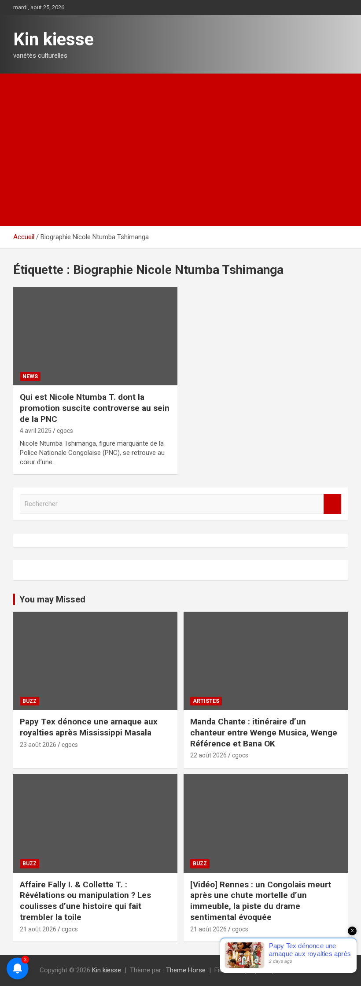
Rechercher (332, 504)
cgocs (65, 430)
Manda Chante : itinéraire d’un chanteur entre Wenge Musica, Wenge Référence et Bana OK (263, 732)
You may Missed (52, 599)
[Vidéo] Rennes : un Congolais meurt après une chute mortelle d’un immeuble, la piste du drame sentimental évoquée (260, 900)
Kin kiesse (53, 39)
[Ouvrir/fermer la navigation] (24, 216)
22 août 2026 (208, 755)
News (30, 376)
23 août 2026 (38, 744)
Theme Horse (186, 970)
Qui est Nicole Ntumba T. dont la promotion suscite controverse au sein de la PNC (94, 408)
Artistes (206, 701)
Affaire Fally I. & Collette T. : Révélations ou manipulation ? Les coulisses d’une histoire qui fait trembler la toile (85, 900)
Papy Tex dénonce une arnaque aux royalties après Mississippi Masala (89, 727)
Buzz (29, 701)
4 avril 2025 (36, 430)
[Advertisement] (180, 139)
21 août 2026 (38, 929)
